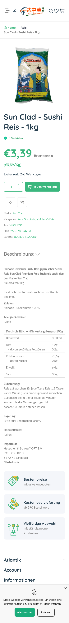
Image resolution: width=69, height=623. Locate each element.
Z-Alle (41, 219)
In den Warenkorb (45, 186)
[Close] (65, 588)
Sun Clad (17, 213)
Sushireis (29, 219)
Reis (23, 27)
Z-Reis (50, 219)
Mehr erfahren (52, 603)
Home (11, 27)
